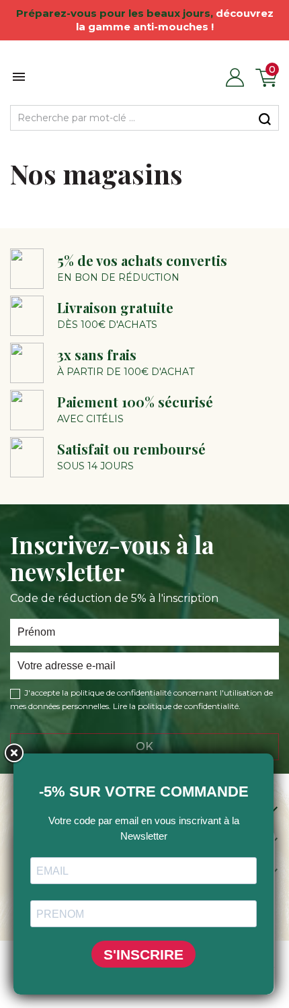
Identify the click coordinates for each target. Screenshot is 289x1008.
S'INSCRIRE (143, 954)
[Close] (13, 753)
